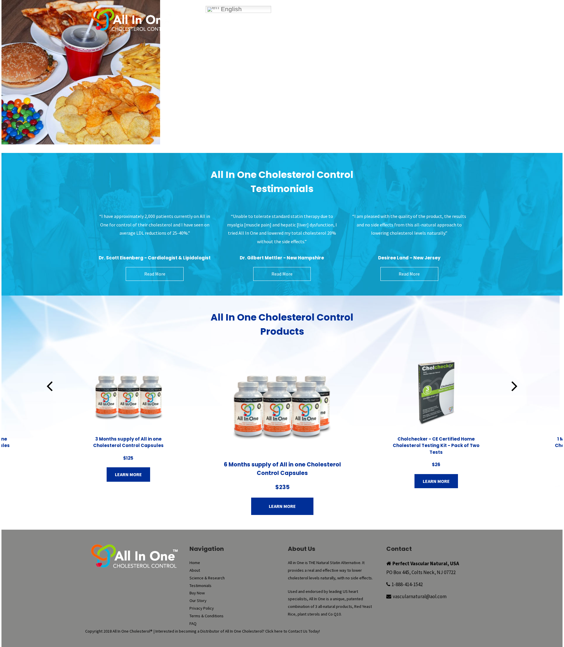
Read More (154, 274)
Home (224, 28)
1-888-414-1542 (407, 584)
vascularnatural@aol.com (419, 596)
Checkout (406, 16)
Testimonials (335, 28)
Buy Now (316, 16)
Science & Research (288, 28)
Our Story (403, 28)
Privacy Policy (201, 608)
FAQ (431, 28)
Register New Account (446, 16)
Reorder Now (345, 16)
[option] (128, 418)
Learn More (128, 474)
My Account (377, 16)
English (230, 9)
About (249, 28)
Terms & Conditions (206, 615)
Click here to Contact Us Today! (292, 631)
